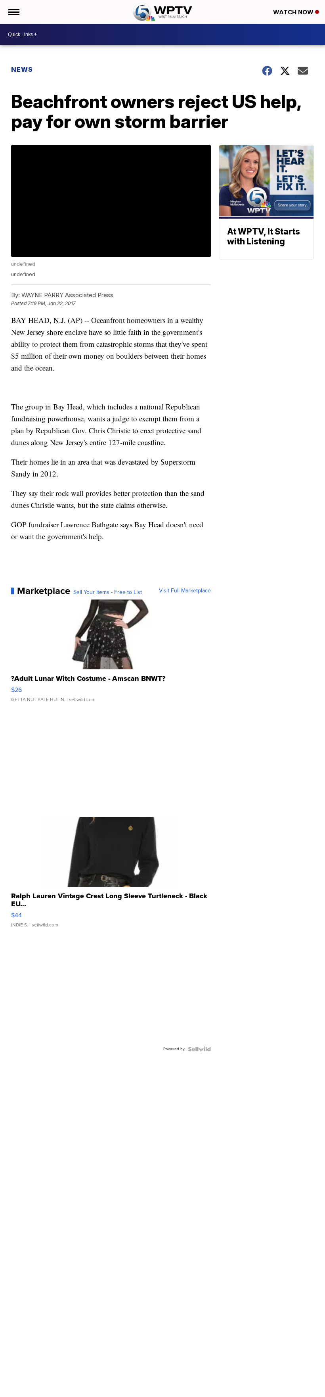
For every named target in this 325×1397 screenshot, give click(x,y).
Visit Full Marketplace (185, 591)
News (22, 69)
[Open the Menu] (13, 12)
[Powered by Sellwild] (199, 1049)
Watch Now (294, 12)
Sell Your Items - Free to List (107, 592)
